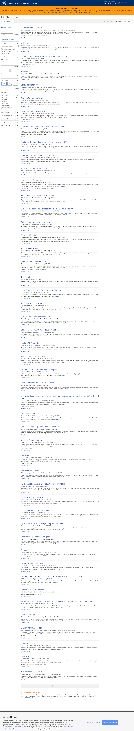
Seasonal (5, 103)
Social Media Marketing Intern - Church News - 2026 (44, 142)
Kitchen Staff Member (30, 343)
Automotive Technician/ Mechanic (36, 222)
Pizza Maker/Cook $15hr (31, 303)
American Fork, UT (39, 319)
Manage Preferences (93, 722)
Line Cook (25, 656)
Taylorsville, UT (41, 157)
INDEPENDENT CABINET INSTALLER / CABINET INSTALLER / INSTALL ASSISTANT (57, 601)
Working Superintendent (31, 440)
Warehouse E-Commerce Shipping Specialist (41, 369)
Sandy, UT (43, 617)
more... (67, 33)
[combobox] (10, 64)
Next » (112, 21)
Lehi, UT (33, 292)
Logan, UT (35, 45)
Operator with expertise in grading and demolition (42, 523)
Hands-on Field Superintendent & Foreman (40, 427)
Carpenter (25, 455)
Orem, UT (33, 129)
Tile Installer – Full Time (31, 672)
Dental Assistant (28, 413)
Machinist (25, 72)
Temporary (6, 101)
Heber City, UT (39, 552)
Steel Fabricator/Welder (31, 85)
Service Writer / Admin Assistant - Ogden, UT (41, 330)
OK (131, 714)
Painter (24, 550)
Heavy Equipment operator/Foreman (37, 195)
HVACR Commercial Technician (34, 168)
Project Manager (28, 615)
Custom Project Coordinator (33, 111)
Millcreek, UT (39, 345)
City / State (4, 59)
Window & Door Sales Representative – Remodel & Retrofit (47, 209)
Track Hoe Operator (29, 248)
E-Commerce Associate (31, 28)
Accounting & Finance (9, 49)
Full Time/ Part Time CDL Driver (35, 510)
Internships (6, 105)
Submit (16, 66)
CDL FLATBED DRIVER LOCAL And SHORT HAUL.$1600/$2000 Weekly (52, 576)
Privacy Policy (19, 727)
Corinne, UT (37, 592)
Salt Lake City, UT (57, 30)
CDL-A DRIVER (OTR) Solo (32, 563)
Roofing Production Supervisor (34, 98)
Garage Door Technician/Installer (35, 317)
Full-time (5, 95)
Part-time (5, 97)
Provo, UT (34, 306)
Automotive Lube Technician (33, 356)
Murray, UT (32, 100)
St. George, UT (45, 473)
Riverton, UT (37, 400)
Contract (5, 99)
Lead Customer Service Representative (38, 383)
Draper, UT (28, 58)
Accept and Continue (110, 722)
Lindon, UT (38, 539)
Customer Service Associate (33, 262)
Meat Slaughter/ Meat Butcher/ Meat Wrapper (41, 290)
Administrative (7, 51)
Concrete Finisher (28, 643)
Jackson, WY (34, 264)
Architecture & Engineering (9, 53)
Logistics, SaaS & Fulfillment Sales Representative (43, 127)
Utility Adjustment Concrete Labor (36, 497)
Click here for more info (33, 698)
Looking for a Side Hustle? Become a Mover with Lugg (45, 56)
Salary (16, 84)
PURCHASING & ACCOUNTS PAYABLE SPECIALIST (43, 484)
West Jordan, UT (37, 224)
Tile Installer (26, 277)
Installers (25, 43)
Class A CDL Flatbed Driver (32, 590)
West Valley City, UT (37, 565)
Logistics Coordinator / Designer (35, 537)
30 (63, 686)
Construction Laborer (30, 471)
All (4, 84)
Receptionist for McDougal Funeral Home (39, 155)
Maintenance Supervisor (31, 180)
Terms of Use (10, 727)
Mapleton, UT (39, 87)
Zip (2, 73)
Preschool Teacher (29, 235)
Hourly (10, 84)
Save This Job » (25, 38)
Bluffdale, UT (39, 198)
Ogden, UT (27, 279)
